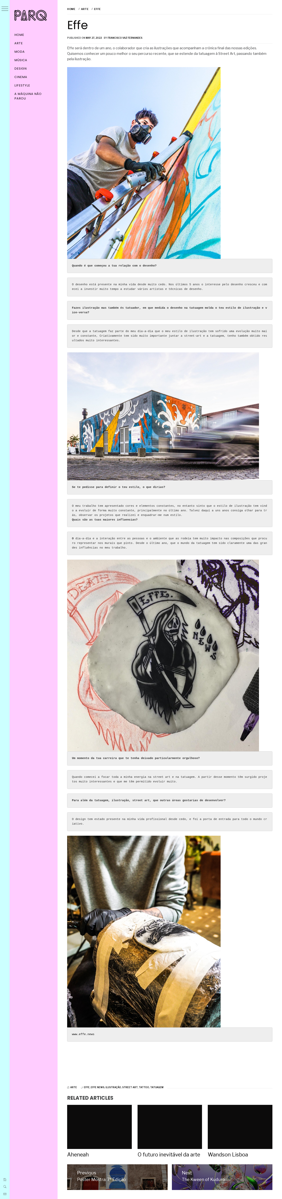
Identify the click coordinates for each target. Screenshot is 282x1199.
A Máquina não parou (27, 96)
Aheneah (78, 1154)
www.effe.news (83, 1034)
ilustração (113, 1087)
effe (87, 1087)
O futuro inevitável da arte (169, 1154)
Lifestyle (22, 85)
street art (130, 1087)
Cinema (20, 77)
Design (20, 68)
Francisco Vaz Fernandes (125, 37)
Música (20, 60)
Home (19, 35)
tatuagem (156, 1087)
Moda (19, 51)
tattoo (144, 1087)
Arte (18, 43)
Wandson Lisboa (228, 1154)
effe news (97, 1087)
